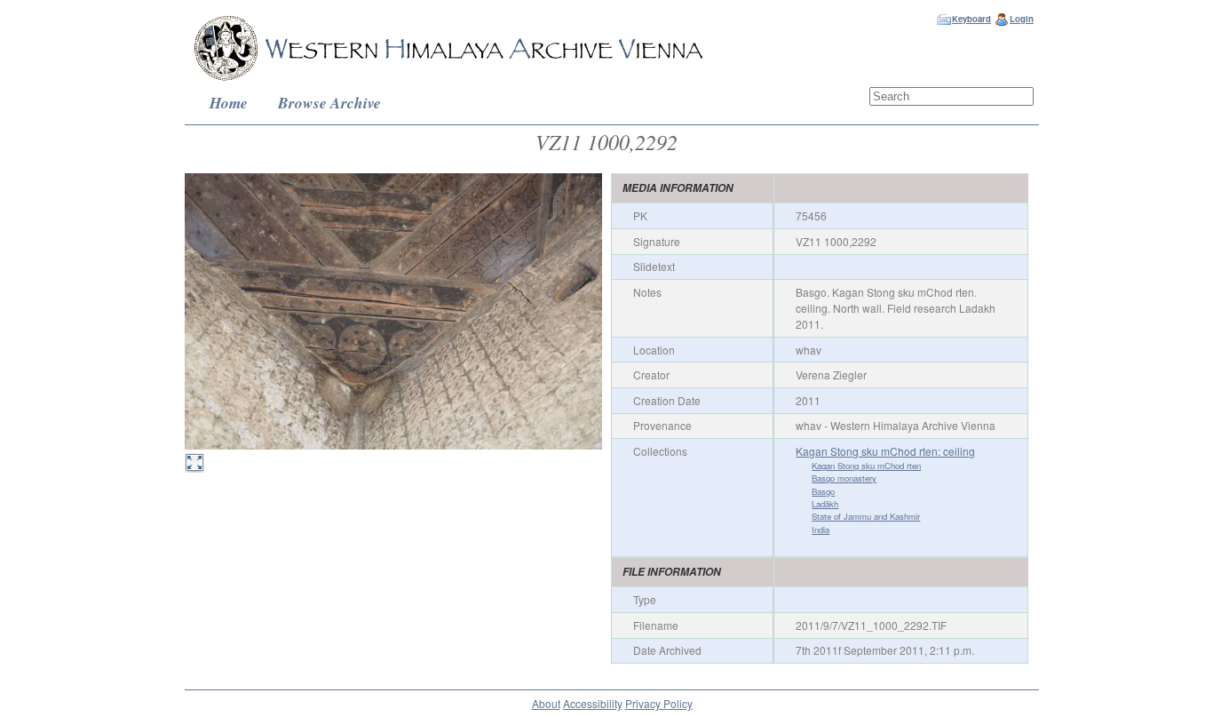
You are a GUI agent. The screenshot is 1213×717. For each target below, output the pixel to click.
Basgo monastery (844, 478)
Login (1022, 18)
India (820, 529)
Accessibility (592, 703)
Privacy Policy (659, 703)
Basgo (823, 491)
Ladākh (825, 504)
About (546, 703)
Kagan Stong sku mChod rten (866, 465)
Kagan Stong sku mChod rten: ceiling (885, 450)
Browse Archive (329, 103)
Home (229, 103)
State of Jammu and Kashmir (866, 516)
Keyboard (971, 18)
